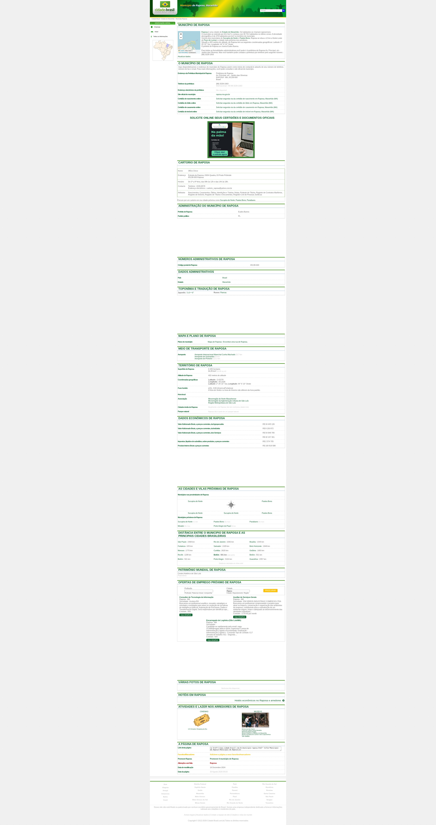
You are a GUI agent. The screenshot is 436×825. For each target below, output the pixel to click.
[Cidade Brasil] (164, 12)
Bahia (165, 797)
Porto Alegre (219, 559)
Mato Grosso (200, 796)
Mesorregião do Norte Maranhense (222, 399)
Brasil (224, 278)
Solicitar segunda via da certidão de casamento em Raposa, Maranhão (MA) (246, 107)
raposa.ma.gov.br (223, 94)
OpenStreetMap (183, 52)
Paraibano (251, 200)
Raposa (204, 32)
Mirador (181, 526)
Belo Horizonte (256, 546)
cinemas (204, 712)
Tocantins (269, 803)
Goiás (200, 790)
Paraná (234, 790)
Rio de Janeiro (219, 542)
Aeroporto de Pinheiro (203, 359)
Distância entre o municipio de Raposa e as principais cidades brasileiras (211, 534)
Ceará (165, 800)
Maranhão (226, 282)
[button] (181, 34)
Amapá (165, 790)
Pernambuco (235, 793)
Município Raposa (181, 19)
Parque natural (183, 411)
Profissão (188, 588)
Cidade (229, 588)
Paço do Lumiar (210, 40)
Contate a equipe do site (220, 815)
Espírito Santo (200, 787)
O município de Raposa (195, 63)
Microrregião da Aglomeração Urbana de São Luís (228, 401)
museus (258, 712)
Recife (180, 555)
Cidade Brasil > (156, 19)
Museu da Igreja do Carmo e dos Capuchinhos (256, 734)
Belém (216, 555)
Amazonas (165, 794)
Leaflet (182, 50)
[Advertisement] (231, 239)
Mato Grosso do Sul (200, 800)
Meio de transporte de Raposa (202, 348)
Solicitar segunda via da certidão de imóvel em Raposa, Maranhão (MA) (245, 112)
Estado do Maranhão (230, 32)
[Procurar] (283, 10)
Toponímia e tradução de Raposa (204, 288)
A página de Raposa (193, 744)
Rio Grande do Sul (269, 784)
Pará (235, 784)
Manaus (181, 550)
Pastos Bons (245, 38)
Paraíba (235, 787)
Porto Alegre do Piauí (222, 526)
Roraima (269, 790)
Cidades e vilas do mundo (241, 815)
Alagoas (165, 787)
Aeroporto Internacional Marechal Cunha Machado (215, 355)
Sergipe (269, 800)
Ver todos (245, 736)
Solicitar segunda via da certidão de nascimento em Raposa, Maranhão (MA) (247, 99)
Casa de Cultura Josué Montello (252, 730)
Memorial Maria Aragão (249, 731)
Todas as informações (160, 36)
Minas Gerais (200, 803)
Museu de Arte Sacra (248, 729)
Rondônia (269, 787)
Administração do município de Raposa (208, 205)
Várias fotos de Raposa (197, 682)
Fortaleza (181, 546)
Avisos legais (189, 815)
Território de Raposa (195, 365)
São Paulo (182, 542)
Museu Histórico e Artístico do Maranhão (254, 733)
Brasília (253, 542)
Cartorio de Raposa (194, 162)
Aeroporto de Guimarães (204, 357)
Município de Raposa (194, 24)
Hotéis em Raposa (192, 694)
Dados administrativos (196, 271)
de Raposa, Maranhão (199, 5)
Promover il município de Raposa (224, 759)
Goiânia (253, 550)
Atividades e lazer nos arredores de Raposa (213, 706)
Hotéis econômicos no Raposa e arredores (258, 700)
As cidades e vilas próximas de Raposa (208, 488)
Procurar (270, 591)
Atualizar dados (184, 56)
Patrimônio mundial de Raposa (202, 569)
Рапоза (223, 292)
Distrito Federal (200, 784)
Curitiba (217, 550)
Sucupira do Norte (230, 38)
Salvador (217, 546)
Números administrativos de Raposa (206, 259)
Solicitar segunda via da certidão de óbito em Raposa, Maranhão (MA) (244, 103)
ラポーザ (190, 293)
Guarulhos (254, 559)
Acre (165, 784)
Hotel (156, 32)
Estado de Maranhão (167, 19)
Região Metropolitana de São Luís (222, 403)
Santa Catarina (269, 793)
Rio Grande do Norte (235, 803)
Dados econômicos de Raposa (201, 418)
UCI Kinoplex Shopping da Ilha (197, 729)
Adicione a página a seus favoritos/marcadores (230, 754)
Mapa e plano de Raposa (197, 335)
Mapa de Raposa (215, 342)
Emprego (157, 27)
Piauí (235, 796)
